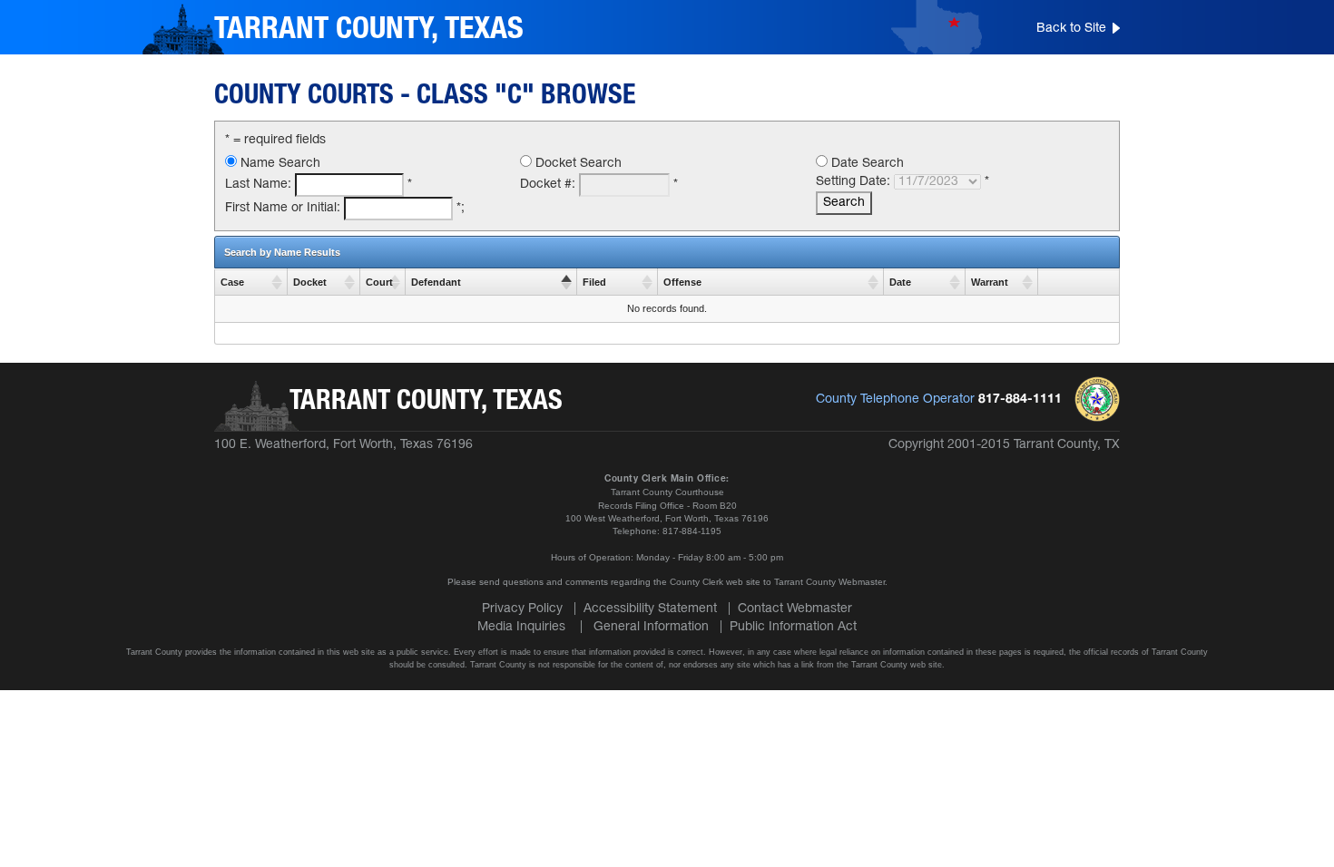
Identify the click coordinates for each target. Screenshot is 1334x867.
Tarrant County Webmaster (829, 582)
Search (844, 203)
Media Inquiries (521, 627)
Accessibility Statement (650, 609)
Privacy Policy (522, 609)
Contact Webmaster (795, 609)
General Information (651, 627)
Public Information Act (793, 627)
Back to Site (1071, 28)
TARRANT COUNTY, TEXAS (369, 30)
